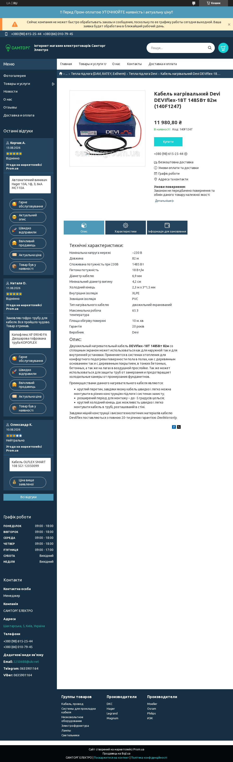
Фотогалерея (14, 76)
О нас (116, 64)
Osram (151, 708)
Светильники (70, 735)
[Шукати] (210, 48)
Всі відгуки (28, 497)
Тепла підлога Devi (143, 74)
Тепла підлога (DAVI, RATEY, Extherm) (98, 74)
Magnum (112, 718)
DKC (109, 703)
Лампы (66, 730)
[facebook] (174, 427)
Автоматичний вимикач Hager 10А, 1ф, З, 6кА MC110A (29, 184)
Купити (168, 142)
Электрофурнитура (75, 725)
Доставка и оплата (163, 64)
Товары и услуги (91, 64)
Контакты (134, 64)
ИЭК (150, 718)
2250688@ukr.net (26, 662)
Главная (66, 64)
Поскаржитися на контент (111, 757)
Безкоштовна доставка (175, 162)
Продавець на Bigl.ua (116, 753)
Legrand (112, 713)
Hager (111, 708)
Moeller (152, 703)
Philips (151, 713)
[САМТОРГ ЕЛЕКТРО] (18, 48)
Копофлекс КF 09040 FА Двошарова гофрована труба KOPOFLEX (29, 338)
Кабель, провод (72, 703)
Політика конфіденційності (149, 757)
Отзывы (10, 107)
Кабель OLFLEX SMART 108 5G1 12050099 (29, 464)
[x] (179, 427)
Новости (10, 91)
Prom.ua (138, 749)
